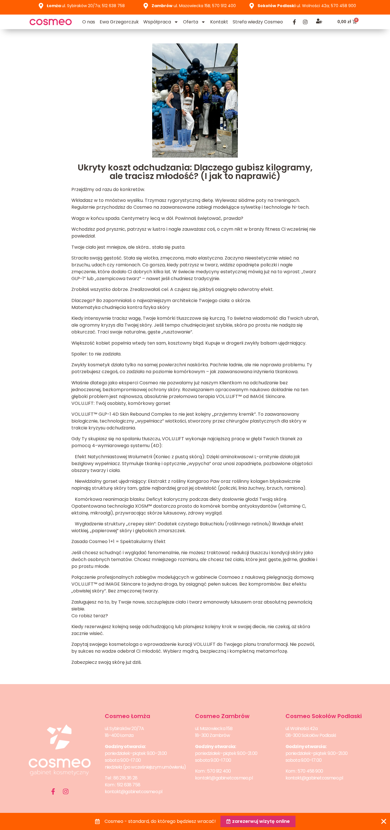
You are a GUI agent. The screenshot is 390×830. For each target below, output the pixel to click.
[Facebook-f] (294, 22)
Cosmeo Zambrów (222, 716)
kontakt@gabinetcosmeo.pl (133, 791)
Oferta (190, 22)
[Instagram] (305, 22)
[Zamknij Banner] (383, 821)
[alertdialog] (195, 821)
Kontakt (219, 22)
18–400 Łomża (119, 735)
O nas (88, 22)
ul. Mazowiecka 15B (214, 728)
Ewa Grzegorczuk (119, 22)
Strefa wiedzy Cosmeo (258, 22)
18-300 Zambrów (212, 735)
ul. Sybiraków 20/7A (124, 728)
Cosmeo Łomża (127, 716)
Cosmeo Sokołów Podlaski (324, 716)
